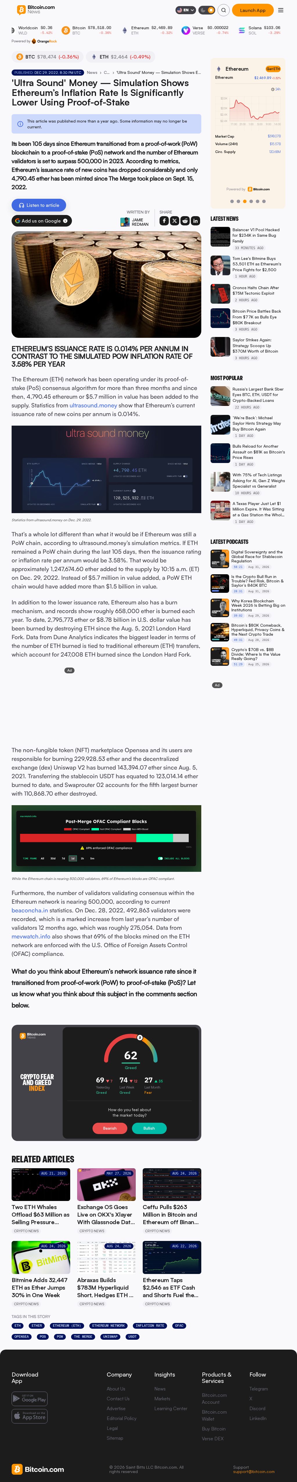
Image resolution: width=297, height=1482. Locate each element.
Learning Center (170, 1408)
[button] (65, 220)
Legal (112, 1428)
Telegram (258, 1389)
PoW (60, 1337)
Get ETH (273, 69)
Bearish (110, 1128)
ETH (18, 1326)
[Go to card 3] (245, 201)
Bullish (149, 1128)
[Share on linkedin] (195, 220)
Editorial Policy (122, 1418)
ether (37, 1326)
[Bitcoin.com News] (36, 10)
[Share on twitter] (174, 220)
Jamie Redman (140, 222)
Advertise (116, 1408)
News (92, 72)
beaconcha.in (30, 910)
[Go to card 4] (251, 201)
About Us (116, 1389)
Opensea (22, 1337)
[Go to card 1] (232, 201)
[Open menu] (280, 10)
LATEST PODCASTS (229, 541)
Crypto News (107, 72)
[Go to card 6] (264, 201)
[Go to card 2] (238, 201)
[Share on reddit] (185, 220)
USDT (132, 1337)
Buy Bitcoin (214, 1429)
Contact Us (118, 1398)
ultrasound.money (93, 405)
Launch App (253, 10)
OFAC (179, 1326)
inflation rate (150, 1326)
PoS (43, 1337)
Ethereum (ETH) (67, 1326)
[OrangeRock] (44, 41)
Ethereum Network (108, 1326)
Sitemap (115, 1438)
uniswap (110, 1337)
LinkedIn (258, 1418)
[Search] (224, 10)
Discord (257, 1408)
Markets (162, 1398)
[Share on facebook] (164, 220)
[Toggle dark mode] (206, 10)
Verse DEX (213, 1438)
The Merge (83, 1337)
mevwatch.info (31, 936)
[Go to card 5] (257, 201)
